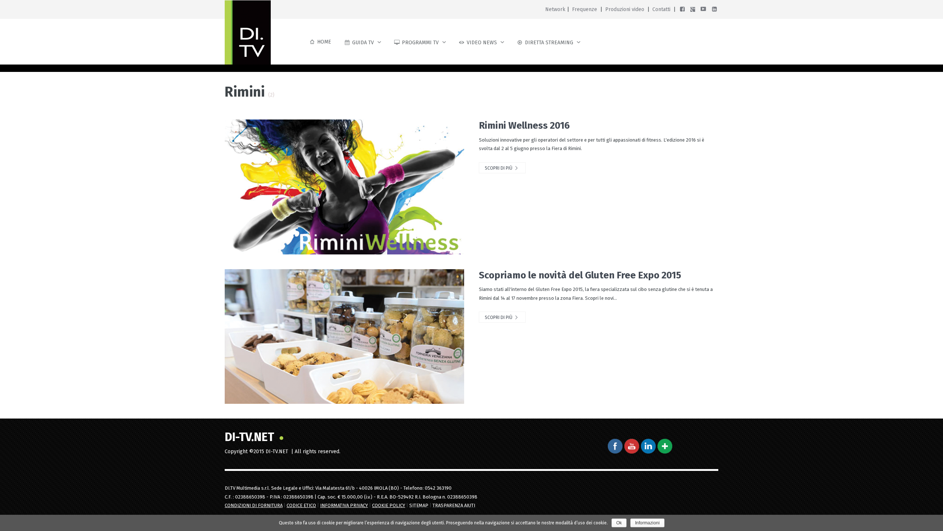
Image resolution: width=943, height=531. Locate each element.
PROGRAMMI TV (420, 42)
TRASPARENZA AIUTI (453, 505)
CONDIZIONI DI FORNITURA (254, 505)
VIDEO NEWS (482, 42)
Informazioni (647, 522)
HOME (324, 42)
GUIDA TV (363, 42)
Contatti (661, 9)
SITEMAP (418, 505)
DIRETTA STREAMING (549, 42)
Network (555, 9)
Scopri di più (499, 168)
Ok (619, 522)
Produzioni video (624, 9)
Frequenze (584, 9)
